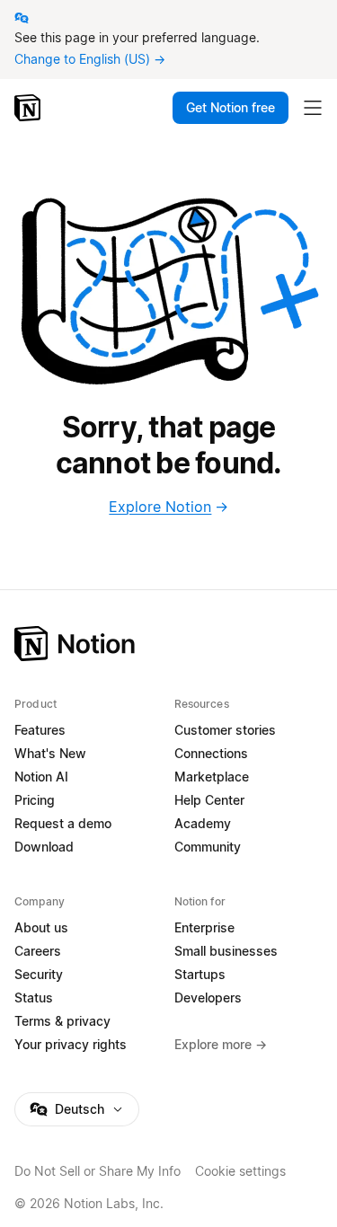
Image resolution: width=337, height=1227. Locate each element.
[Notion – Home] (29, 108)
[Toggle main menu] (313, 108)
